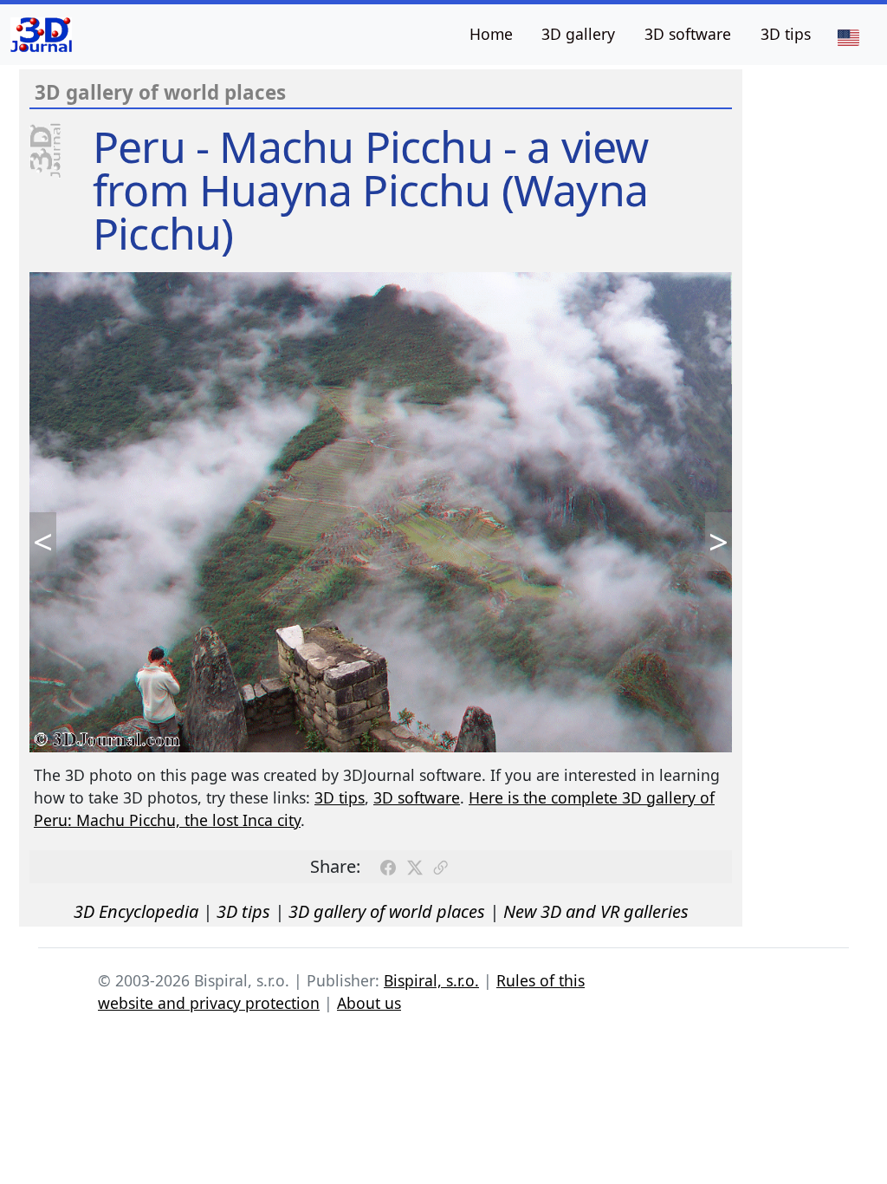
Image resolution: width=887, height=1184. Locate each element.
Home (491, 33)
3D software (687, 33)
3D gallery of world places (386, 911)
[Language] (848, 36)
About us (369, 1002)
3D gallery (578, 33)
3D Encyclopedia (136, 911)
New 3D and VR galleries (596, 911)
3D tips (786, 33)
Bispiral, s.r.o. (431, 980)
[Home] (41, 34)
